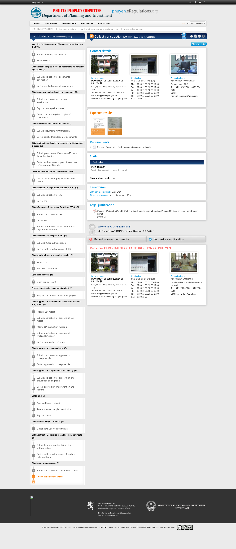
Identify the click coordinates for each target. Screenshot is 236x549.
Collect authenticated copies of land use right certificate (56, 455)
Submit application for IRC (49, 194)
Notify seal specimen (47, 268)
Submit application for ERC (50, 214)
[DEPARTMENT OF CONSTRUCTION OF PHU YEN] (104, 64)
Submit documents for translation (53, 130)
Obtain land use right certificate (52, 428)
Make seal (42, 262)
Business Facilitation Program (148, 527)
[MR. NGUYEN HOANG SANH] (184, 64)
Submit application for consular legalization (52, 101)
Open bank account (46, 281)
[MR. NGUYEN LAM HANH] (184, 262)
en (183, 23)
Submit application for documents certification (53, 78)
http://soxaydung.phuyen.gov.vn (113, 98)
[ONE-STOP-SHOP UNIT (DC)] (144, 64)
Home (36, 24)
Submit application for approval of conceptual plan (53, 357)
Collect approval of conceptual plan (54, 364)
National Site (69, 24)
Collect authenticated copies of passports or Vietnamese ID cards (57, 164)
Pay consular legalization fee (50, 108)
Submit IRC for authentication (51, 242)
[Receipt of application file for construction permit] (94, 147)
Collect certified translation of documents (57, 136)
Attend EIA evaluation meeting (52, 326)
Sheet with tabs (198, 44)
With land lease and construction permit (99, 28)
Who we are (87, 24)
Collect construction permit (50, 476)
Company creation (67, 28)
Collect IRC (42, 200)
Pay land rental (44, 415)
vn (188, 23)
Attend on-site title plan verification (54, 409)
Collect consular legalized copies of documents (53, 116)
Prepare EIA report (46, 311)
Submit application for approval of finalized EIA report (53, 334)
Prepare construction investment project (56, 295)
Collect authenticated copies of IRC (54, 248)
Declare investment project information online (56, 180)
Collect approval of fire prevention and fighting (55, 388)
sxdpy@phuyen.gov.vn (107, 95)
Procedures (51, 24)
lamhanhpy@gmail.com (187, 294)
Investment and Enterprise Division (122, 527)
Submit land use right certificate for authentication (54, 446)
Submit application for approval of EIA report (55, 319)
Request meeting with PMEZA (51, 54)
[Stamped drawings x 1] (114, 126)
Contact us (104, 24)
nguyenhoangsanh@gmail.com (184, 96)
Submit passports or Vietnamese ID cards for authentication (57, 155)
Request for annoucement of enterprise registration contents (56, 228)
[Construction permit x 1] (98, 126)
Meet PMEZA (43, 60)
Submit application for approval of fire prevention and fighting (55, 379)
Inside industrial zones (134, 28)
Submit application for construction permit (57, 470)
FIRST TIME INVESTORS (42, 28)
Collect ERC (42, 220)
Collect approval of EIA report (51, 341)
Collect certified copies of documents (55, 85)
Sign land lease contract (48, 403)
